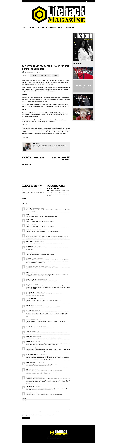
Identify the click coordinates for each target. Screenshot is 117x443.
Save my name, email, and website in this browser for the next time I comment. (39, 415)
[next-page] (25, 198)
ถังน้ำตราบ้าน (29, 258)
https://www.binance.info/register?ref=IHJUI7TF (35, 295)
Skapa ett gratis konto (32, 326)
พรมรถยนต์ (28, 235)
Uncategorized (50, 190)
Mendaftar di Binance (31, 279)
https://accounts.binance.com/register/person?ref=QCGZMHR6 (38, 365)
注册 (34, 211)
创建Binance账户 (30, 386)
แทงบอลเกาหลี (29, 305)
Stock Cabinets (26, 137)
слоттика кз (29, 341)
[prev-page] (23, 198)
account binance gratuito (32, 253)
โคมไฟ (27, 331)
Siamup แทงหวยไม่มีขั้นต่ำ (31, 348)
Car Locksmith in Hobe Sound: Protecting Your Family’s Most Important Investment (56, 186)
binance (28, 214)
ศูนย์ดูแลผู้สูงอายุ (29, 241)
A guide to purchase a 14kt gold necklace (83, 86)
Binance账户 (29, 336)
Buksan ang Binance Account (33, 229)
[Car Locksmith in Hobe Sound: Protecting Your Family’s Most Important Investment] (58, 176)
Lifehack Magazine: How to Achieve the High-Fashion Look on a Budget (83, 100)
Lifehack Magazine (29, 72)
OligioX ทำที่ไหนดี (30, 246)
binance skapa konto (31, 362)
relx (27, 284)
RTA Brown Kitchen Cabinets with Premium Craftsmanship (32, 186)
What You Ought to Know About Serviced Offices (61, 158)
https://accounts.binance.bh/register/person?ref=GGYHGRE (43, 389)
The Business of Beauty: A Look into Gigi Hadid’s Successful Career (83, 114)
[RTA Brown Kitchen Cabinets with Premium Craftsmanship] (33, 176)
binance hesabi (29, 219)
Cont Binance (29, 208)
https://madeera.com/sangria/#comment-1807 (35, 301)
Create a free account (31, 298)
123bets (28, 272)
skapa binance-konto (31, 292)
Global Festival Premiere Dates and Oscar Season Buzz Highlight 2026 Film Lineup (83, 73)
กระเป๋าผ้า (28, 310)
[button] (87, 1)
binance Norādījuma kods (32, 393)
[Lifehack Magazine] (23, 72)
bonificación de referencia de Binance (35, 266)
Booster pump (29, 377)
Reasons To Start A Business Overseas (33, 158)
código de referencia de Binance (34, 319)
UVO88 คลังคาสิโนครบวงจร (32, 354)
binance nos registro (31, 224)
